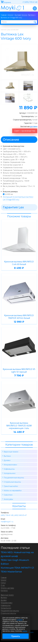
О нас (3, 585)
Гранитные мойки (11, 486)
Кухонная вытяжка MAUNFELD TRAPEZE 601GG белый (19, 316)
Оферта (30, 632)
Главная (3, 577)
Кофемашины (9, 469)
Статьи (3, 583)
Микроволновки (10, 464)
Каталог (3, 580)
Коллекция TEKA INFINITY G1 (17, 567)
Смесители (8, 495)
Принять (15, 636)
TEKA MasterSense (11, 571)
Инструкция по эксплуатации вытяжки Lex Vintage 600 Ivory (18, 198)
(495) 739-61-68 (7, 515)
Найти (35, 22)
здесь (24, 631)
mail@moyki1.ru (7, 521)
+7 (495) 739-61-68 (29, 2)
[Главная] (12, 11)
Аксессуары (8, 499)
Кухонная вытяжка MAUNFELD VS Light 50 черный (19, 370)
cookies (19, 620)
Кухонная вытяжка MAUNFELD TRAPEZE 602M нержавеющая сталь (19, 426)
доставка (33, 126)
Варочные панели (11, 451)
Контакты (4, 590)
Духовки (7, 460)
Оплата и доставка (7, 588)
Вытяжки (7, 456)
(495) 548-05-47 (20, 515)
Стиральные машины (12, 482)
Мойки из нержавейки (13, 490)
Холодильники (9, 473)
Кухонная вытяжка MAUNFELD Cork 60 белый (19, 263)
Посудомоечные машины (14, 477)
